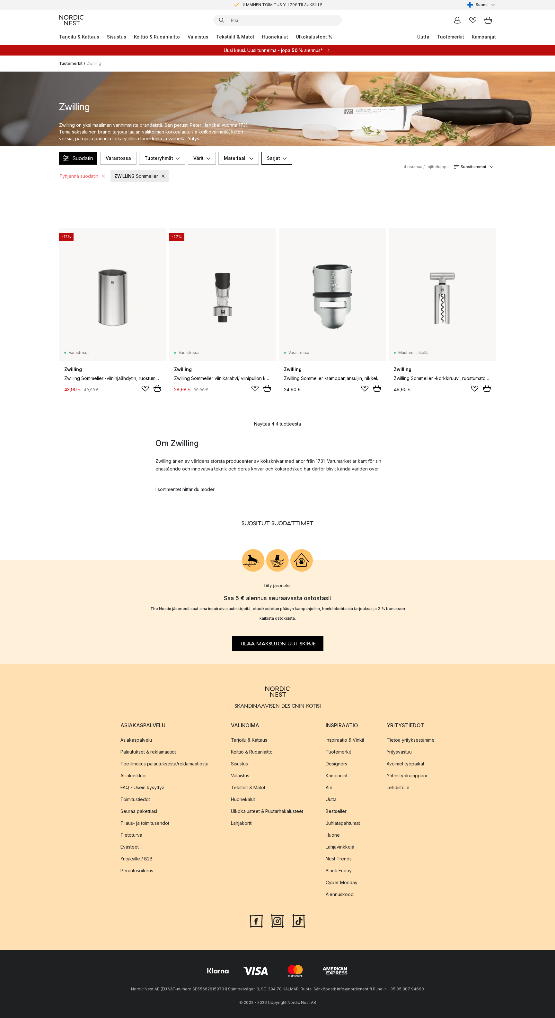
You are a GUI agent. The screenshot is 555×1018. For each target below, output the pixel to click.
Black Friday (339, 870)
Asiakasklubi (133, 775)
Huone (333, 834)
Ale (329, 787)
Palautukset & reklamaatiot (148, 751)
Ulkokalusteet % (314, 36)
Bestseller (336, 811)
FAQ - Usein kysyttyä (142, 787)
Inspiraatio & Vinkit (345, 739)
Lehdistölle (398, 787)
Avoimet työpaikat (405, 763)
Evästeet (129, 846)
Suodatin (82, 158)
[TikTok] (298, 920)
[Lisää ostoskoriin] (157, 388)
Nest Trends (339, 858)
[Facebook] (256, 920)
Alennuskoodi (340, 894)
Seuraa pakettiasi (138, 811)
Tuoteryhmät (159, 158)
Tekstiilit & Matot (235, 36)
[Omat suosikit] (472, 20)
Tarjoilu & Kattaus (79, 36)
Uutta (423, 36)
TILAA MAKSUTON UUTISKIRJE (278, 643)
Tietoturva (131, 834)
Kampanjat (484, 36)
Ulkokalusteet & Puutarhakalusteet (267, 811)
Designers (336, 763)
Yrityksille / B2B (136, 858)
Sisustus (116, 36)
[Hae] (221, 20)
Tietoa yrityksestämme (411, 739)
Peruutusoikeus (136, 870)
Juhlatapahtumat (343, 822)
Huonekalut (275, 36)
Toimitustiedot (135, 799)
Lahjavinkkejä (340, 846)
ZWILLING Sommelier (136, 176)
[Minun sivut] (457, 20)
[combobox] (481, 5)
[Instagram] (277, 920)
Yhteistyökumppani (407, 775)
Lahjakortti (241, 822)
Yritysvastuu (399, 751)
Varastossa (118, 158)
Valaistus (198, 36)
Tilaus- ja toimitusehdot (144, 822)
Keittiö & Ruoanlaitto (157, 36)
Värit (198, 158)
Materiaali (235, 158)
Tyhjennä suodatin (78, 176)
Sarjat (273, 158)
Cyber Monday (341, 882)
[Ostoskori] (488, 20)
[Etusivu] (71, 20)
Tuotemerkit (450, 36)
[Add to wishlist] (145, 388)
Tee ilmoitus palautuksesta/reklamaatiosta (164, 763)
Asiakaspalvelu (136, 739)
